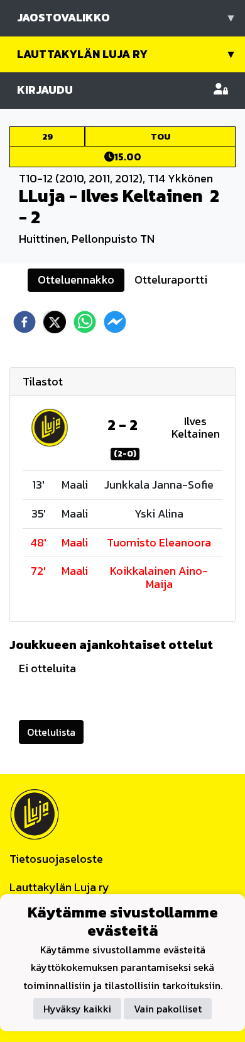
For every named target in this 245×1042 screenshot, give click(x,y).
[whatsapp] (85, 322)
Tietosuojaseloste (56, 858)
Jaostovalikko (125, 17)
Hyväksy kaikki (77, 1008)
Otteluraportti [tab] (170, 279)
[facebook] (24, 322)
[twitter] (54, 322)
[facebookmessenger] (115, 322)
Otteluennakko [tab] (76, 279)
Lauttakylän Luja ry (125, 53)
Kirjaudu (45, 89)
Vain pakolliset (168, 1008)
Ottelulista (51, 732)
